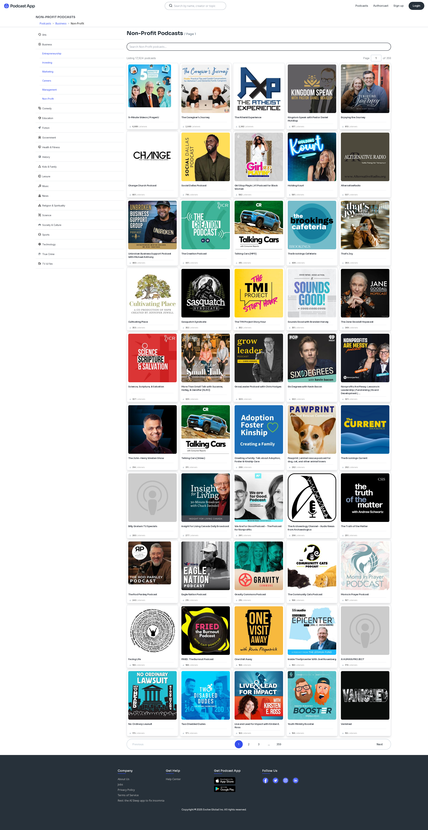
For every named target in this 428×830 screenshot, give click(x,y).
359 (279, 744)
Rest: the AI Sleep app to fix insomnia (141, 800)
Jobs (120, 784)
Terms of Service (128, 795)
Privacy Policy (126, 790)
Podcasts (361, 6)
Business (61, 23)
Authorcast (380, 6)
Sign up (398, 6)
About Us (123, 779)
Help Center (173, 779)
